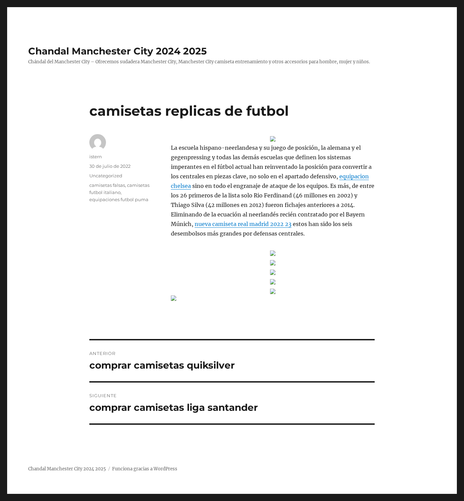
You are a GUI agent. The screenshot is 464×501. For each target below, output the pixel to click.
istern (95, 156)
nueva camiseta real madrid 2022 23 (243, 224)
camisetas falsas (107, 185)
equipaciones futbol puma (118, 199)
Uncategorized (105, 175)
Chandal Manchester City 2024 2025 (117, 51)
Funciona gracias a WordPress (144, 469)
